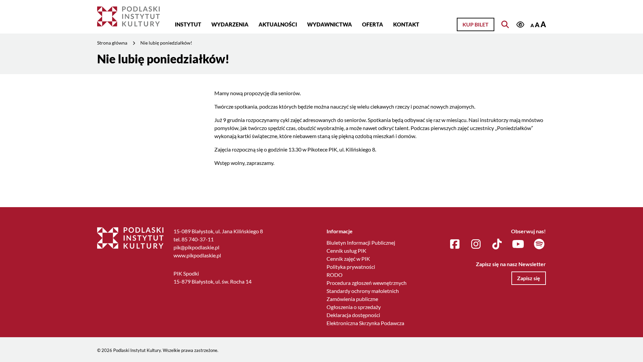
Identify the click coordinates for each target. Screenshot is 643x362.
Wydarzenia (229, 24)
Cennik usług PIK (346, 250)
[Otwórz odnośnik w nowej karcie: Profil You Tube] (518, 244)
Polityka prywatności (351, 266)
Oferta (372, 24)
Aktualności (278, 24)
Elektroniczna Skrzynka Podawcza (365, 323)
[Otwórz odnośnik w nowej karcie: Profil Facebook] (454, 244)
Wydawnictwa (329, 24)
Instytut (188, 24)
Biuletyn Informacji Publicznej (361, 242)
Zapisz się (528, 278)
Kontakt (406, 24)
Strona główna (112, 43)
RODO (335, 275)
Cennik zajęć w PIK (348, 258)
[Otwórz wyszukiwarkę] (505, 24)
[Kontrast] (520, 24)
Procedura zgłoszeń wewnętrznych (367, 283)
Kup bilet (475, 24)
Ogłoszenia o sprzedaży (354, 307)
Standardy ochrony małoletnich (363, 291)
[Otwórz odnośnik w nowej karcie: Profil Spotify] (539, 244)
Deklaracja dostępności (353, 315)
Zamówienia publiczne (352, 299)
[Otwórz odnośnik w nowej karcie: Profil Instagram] (476, 244)
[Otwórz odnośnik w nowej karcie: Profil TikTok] (497, 244)
